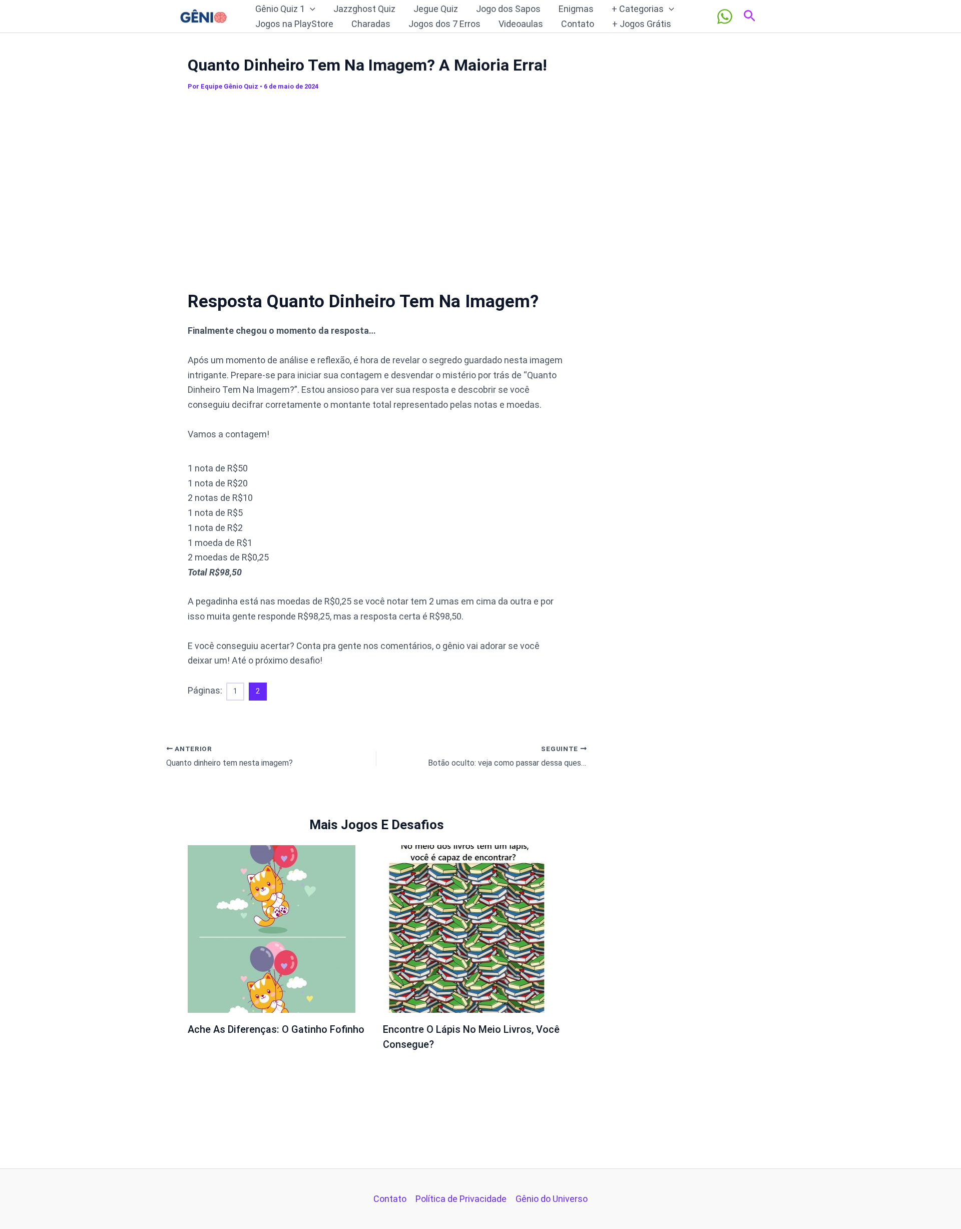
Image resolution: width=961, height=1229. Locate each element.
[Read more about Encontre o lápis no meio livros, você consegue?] (467, 928)
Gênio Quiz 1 (280, 9)
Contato (577, 24)
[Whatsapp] (724, 16)
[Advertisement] (376, 185)
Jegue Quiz (435, 9)
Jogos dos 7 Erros (444, 24)
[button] (310, 9)
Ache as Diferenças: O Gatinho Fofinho (276, 1029)
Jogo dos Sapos (508, 9)
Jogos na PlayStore (294, 24)
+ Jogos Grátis (641, 24)
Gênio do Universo (552, 1198)
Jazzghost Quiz (364, 9)
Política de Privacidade (461, 1198)
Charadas (370, 24)
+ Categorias (638, 9)
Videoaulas (521, 24)
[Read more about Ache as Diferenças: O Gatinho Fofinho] (271, 928)
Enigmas (576, 9)
